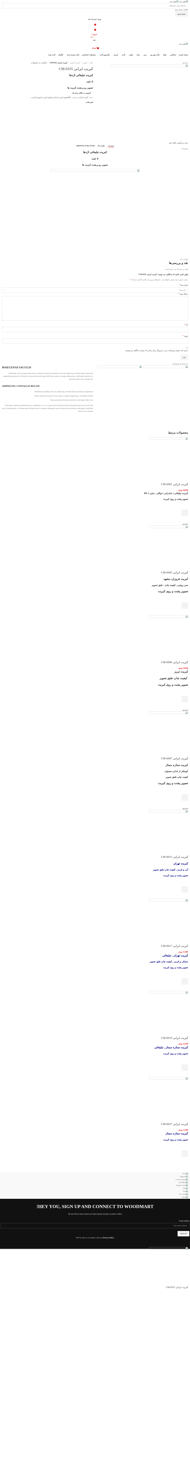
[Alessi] (95, 1185)
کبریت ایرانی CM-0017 (174, 945)
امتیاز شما (183, 285)
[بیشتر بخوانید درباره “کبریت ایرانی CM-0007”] (185, 797)
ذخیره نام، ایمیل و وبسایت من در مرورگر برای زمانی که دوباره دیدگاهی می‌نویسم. (156, 350)
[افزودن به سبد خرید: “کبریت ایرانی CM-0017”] (185, 981)
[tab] (111, 146)
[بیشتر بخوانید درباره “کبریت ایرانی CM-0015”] (185, 889)
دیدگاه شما (183, 294)
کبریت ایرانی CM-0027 (174, 1124)
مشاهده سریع (185, 519)
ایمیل (185, 336)
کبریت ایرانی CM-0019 (174, 1037)
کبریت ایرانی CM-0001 (174, 484)
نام (186, 324)
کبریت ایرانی (75, 63)
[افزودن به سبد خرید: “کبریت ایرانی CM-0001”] (185, 513)
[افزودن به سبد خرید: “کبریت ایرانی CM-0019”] (185, 1067)
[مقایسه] (185, 479)
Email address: (184, 1221)
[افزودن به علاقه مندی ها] (185, 506)
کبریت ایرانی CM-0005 (174, 572)
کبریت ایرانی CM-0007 (174, 758)
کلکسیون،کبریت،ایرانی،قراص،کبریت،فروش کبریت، (51, 97)
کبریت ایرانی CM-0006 (174, 662)
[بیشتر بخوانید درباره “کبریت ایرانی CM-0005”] (185, 605)
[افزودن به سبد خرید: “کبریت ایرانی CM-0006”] (185, 699)
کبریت (84, 63)
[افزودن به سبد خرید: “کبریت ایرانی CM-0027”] (185, 1153)
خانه (91, 63)
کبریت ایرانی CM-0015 (174, 856)
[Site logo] (183, 1)
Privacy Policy (108, 1238)
